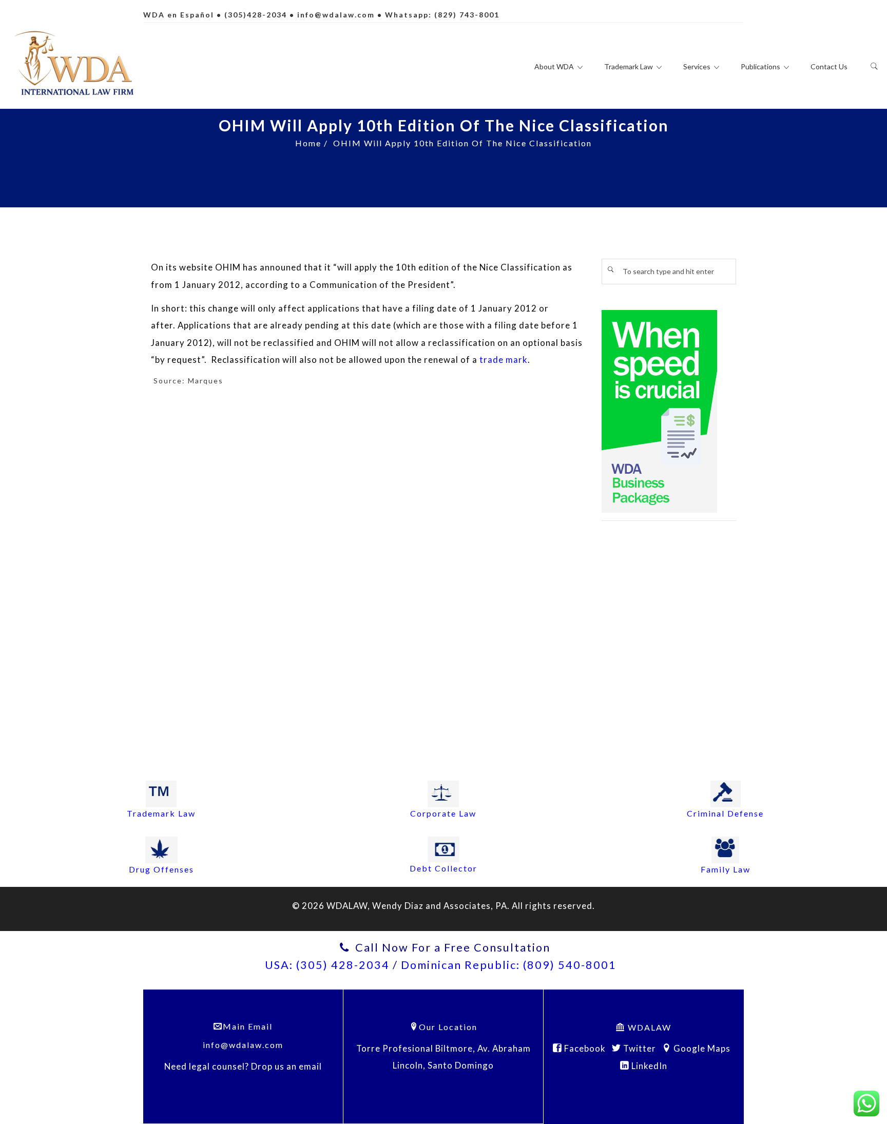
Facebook (584, 1048)
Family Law (725, 869)
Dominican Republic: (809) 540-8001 (508, 965)
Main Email (248, 1026)
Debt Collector (443, 868)
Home (308, 143)
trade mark (503, 359)
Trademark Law (161, 813)
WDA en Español (178, 14)
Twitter (638, 1048)
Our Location (448, 1027)
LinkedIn (648, 1065)
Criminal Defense (725, 813)
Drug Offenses (161, 869)
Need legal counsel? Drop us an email (243, 1066)
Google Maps (700, 1048)
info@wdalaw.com (336, 14)
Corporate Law (443, 813)
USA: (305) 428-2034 (327, 965)
